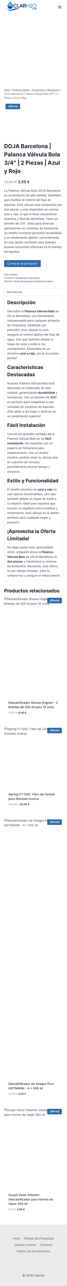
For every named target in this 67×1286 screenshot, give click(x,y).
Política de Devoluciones (33, 1251)
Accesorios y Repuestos (27, 278)
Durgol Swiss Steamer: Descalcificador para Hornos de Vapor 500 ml (30, 1199)
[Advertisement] (33, 49)
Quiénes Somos (25, 1245)
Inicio (16, 1238)
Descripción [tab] (14, 292)
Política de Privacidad (39, 1238)
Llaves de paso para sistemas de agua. (33, 281)
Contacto (46, 1245)
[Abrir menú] (60, 7)
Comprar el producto (22, 263)
